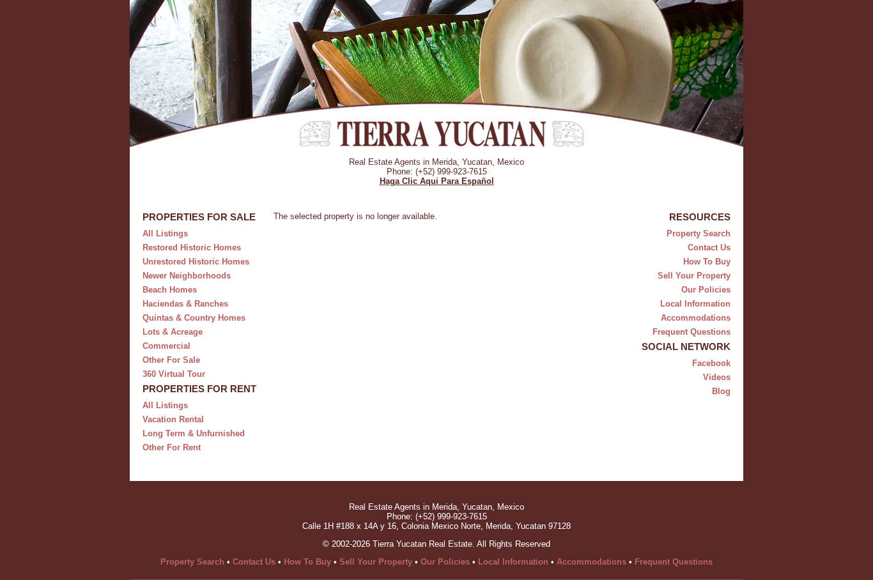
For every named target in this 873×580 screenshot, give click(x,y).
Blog (721, 391)
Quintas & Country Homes (194, 318)
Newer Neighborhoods (187, 275)
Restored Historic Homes (192, 247)
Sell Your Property (694, 275)
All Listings (165, 233)
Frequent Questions (691, 332)
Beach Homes (170, 289)
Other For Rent (172, 447)
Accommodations (695, 318)
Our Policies (705, 289)
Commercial (166, 346)
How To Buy (706, 261)
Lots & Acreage (173, 332)
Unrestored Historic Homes (196, 261)
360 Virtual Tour (174, 374)
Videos (716, 377)
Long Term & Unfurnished (194, 433)
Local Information (695, 304)
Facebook (711, 363)
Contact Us (709, 247)
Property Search (698, 233)
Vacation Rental (173, 419)
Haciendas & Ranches (185, 304)
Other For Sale (171, 360)
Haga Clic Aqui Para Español (437, 181)
